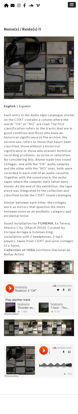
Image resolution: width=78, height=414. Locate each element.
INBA (31, 250)
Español (25, 106)
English (10, 106)
